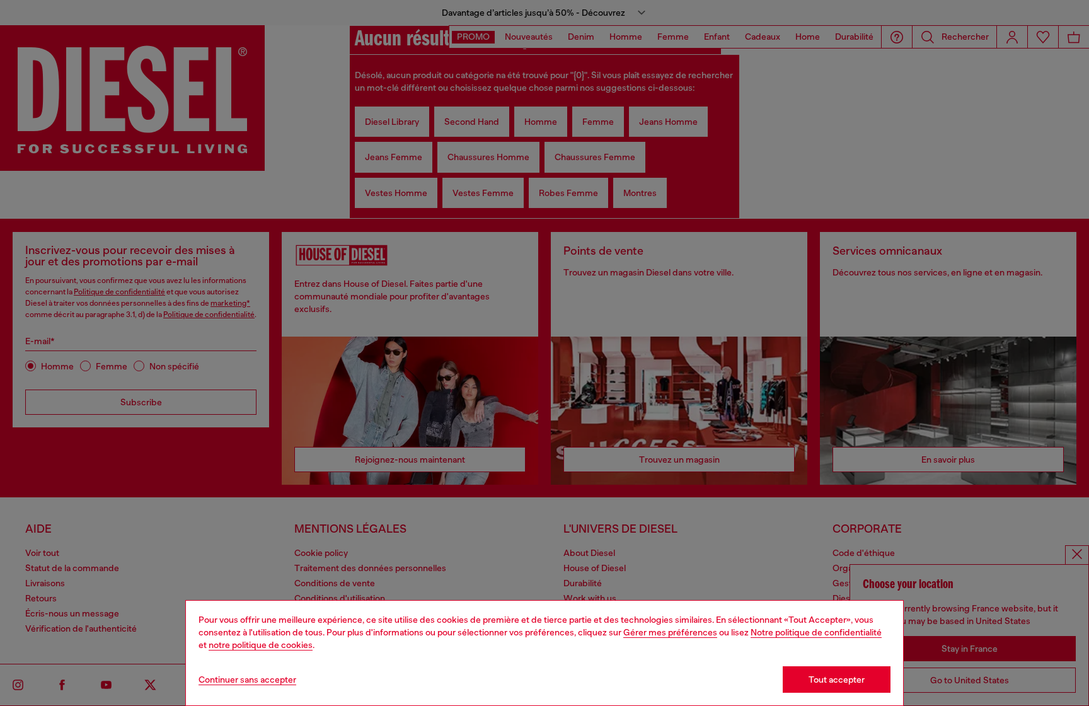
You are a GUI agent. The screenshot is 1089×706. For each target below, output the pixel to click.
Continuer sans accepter (247, 679)
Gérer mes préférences (670, 632)
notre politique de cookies (261, 645)
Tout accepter (837, 679)
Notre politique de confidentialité (816, 632)
